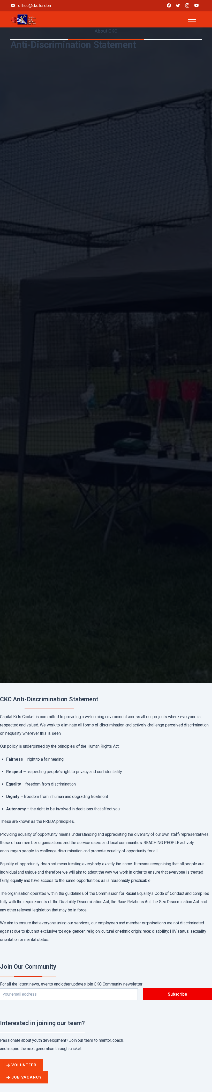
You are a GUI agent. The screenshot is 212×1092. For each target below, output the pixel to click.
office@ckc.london (34, 5)
